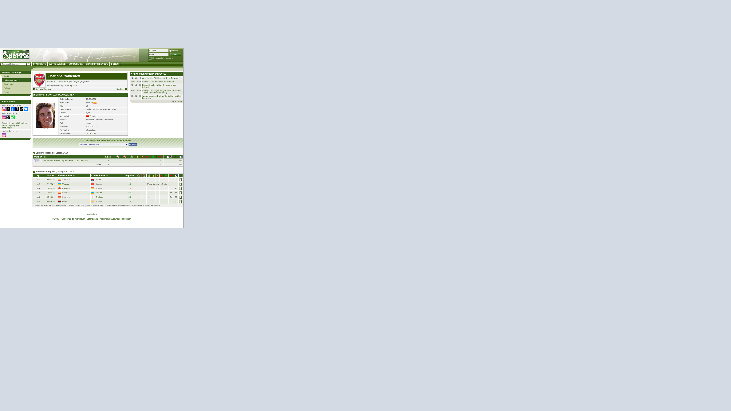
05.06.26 (51, 197)
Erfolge (7, 88)
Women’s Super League (68, 81)
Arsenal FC (51, 81)
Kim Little (120, 89)
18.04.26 (51, 193)
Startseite (39, 64)
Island (98, 179)
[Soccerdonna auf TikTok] (21, 110)
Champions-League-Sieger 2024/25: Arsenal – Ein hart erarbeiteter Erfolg (161, 91)
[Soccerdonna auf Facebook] (13, 110)
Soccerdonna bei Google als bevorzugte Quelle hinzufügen (15, 125)
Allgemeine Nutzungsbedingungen (115, 219)
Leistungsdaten (11, 80)
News (6, 92)
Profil (6, 76)
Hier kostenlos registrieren (162, 58)
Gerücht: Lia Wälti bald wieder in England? (161, 78)
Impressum (79, 219)
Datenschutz (92, 219)
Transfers (8, 84)
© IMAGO (45, 129)
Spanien (73, 85)
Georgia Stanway (43, 89)
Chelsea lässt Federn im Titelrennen (158, 81)
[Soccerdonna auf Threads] (17, 110)
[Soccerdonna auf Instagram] (4, 110)
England (66, 188)
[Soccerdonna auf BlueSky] (26, 110)
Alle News (177, 101)
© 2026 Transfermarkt (62, 219)
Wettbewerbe (57, 64)
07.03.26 (51, 184)
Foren (115, 64)
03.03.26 (51, 179)
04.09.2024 (91, 133)
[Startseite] (16, 55)
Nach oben (92, 214)
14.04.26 (51, 188)
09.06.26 (51, 201)
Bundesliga (76, 64)
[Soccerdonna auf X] (8, 110)
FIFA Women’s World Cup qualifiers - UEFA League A (65, 161)
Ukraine (65, 184)
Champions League (97, 64)
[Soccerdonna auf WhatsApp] (13, 118)
